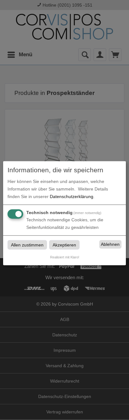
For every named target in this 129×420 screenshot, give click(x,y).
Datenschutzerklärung (71, 196)
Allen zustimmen (27, 244)
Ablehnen (110, 244)
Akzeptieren (64, 244)
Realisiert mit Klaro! (64, 257)
